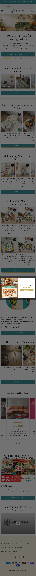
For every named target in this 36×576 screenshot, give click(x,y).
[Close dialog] (34, 278)
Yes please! (26, 290)
